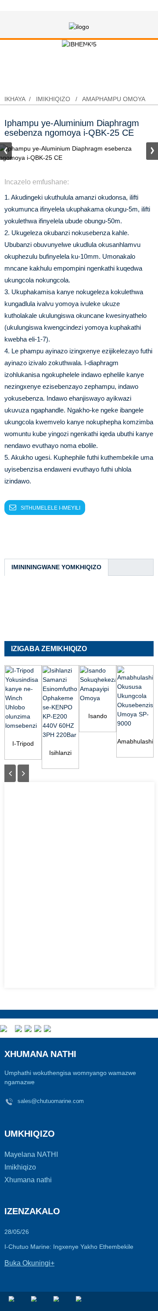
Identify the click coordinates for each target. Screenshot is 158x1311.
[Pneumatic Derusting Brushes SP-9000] (135, 697)
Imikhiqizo (53, 98)
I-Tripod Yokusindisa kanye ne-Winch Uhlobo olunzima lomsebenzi (23, 744)
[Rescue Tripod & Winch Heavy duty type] (23, 698)
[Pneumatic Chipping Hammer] (97, 684)
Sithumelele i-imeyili (50, 508)
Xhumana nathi (28, 1180)
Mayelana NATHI (31, 1154)
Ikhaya (14, 98)
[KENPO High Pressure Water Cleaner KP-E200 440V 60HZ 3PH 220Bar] (60, 703)
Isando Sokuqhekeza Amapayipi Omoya (97, 716)
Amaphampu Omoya (113, 98)
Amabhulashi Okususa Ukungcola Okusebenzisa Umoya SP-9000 (135, 742)
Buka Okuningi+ (29, 1263)
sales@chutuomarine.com (51, 1101)
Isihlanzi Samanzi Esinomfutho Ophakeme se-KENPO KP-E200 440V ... (60, 753)
